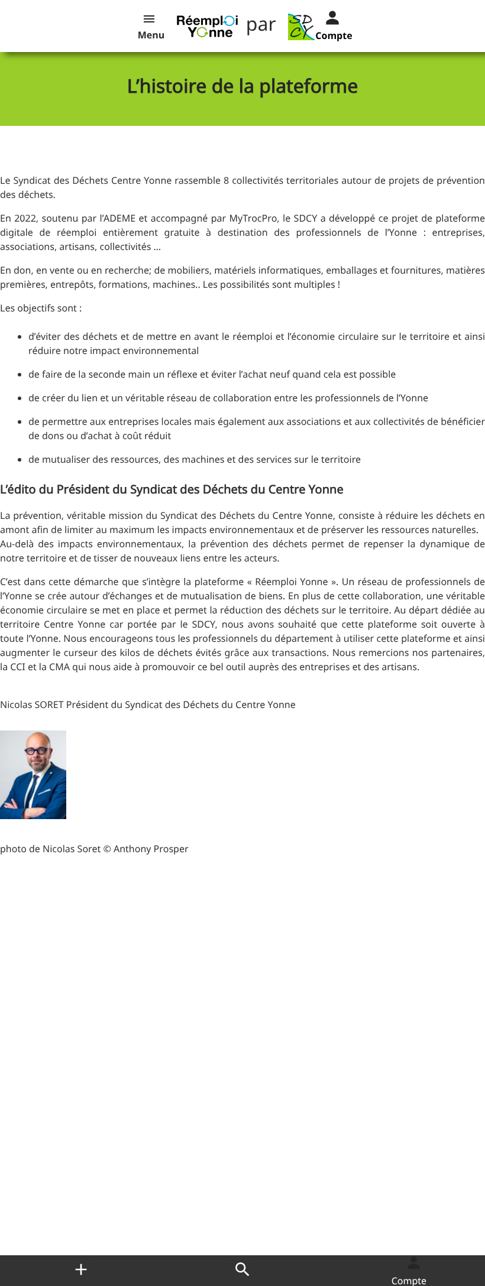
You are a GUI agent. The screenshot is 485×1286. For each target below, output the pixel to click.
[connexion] (323, 16)
